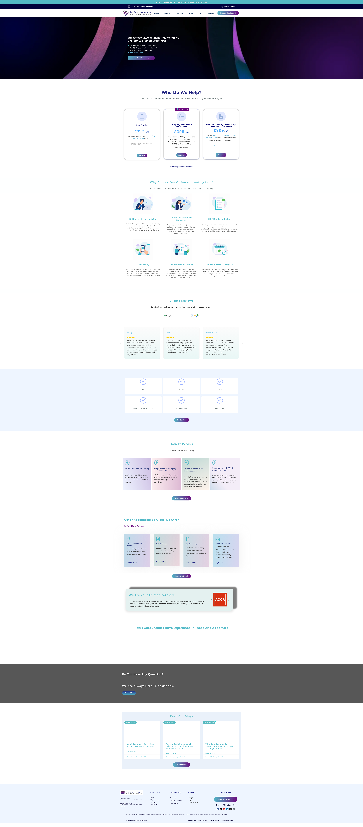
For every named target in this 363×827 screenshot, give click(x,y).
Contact (211, 13)
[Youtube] (224, 809)
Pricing (156, 13)
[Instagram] (230, 809)
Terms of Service (179, 147)
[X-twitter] (221, 809)
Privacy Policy (202, 820)
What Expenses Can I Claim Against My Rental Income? (141, 745)
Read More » (132, 751)
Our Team (153, 802)
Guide (200, 13)
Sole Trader (174, 803)
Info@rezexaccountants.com (142, 6)
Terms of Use (191, 820)
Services (180, 13)
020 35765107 (229, 7)
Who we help (167, 13)
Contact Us (153, 804)
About (191, 13)
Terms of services (227, 820)
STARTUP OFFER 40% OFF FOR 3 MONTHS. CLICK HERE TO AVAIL (181, 2)
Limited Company (176, 800)
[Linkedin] (227, 809)
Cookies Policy (214, 820)
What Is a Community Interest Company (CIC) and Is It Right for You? (219, 746)
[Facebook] (218, 809)
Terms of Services (219, 145)
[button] (121, 342)
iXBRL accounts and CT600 (179, 139)
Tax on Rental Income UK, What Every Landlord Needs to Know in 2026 (180, 746)
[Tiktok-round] (234, 809)
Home (152, 798)
